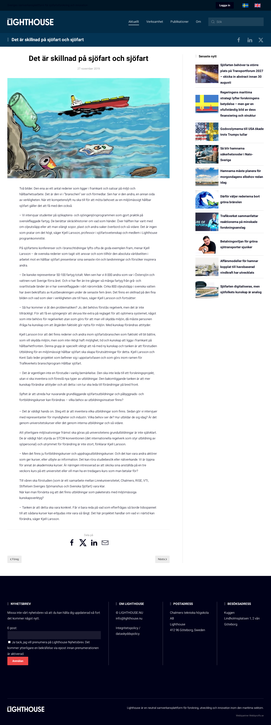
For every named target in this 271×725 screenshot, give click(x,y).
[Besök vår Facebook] (239, 39)
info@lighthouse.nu (129, 618)
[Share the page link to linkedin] (94, 542)
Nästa (161, 559)
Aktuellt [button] (133, 21)
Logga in (224, 5)
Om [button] (198, 21)
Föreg (15, 559)
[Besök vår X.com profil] (261, 39)
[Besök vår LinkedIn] (250, 39)
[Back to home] (30, 21)
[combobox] (236, 22)
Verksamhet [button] (154, 21)
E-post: (12, 628)
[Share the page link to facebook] (71, 542)
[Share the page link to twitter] (82, 542)
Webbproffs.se (256, 715)
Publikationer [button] (180, 21)
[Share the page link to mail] (105, 542)
